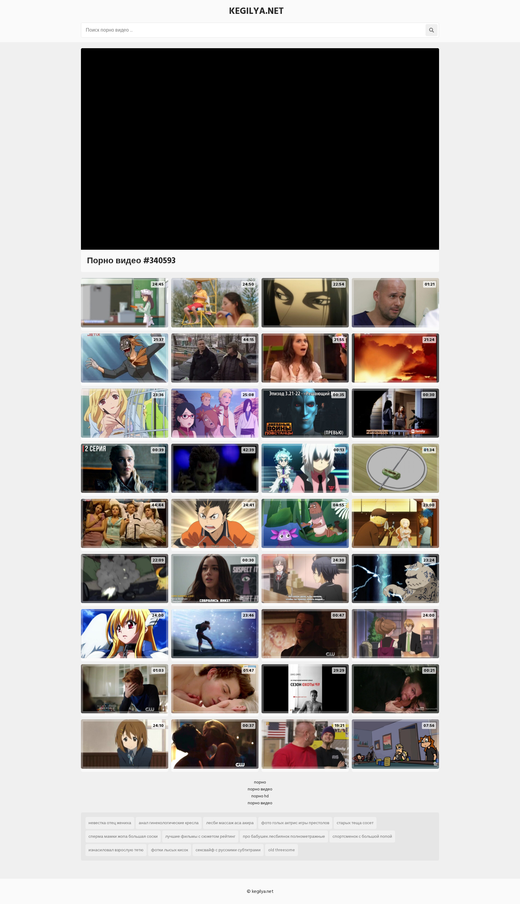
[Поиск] (432, 30)
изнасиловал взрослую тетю (116, 849)
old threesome (281, 849)
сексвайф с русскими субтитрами (228, 849)
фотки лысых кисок (169, 849)
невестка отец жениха (109, 822)
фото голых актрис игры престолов (295, 822)
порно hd (260, 796)
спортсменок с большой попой (362, 836)
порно (260, 782)
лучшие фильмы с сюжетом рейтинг (200, 836)
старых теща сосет (355, 822)
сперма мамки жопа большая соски (123, 836)
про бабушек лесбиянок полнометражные (284, 836)
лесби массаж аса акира (230, 822)
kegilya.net (256, 11)
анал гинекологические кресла (169, 822)
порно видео (260, 789)
